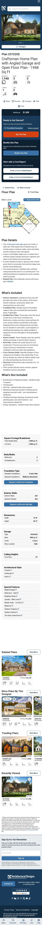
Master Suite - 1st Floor (13, 603)
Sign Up (21, 858)
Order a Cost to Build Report (21, 171)
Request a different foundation (21, 482)
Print (22, 106)
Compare (28, 101)
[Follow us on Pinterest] (12, 898)
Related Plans (9, 188)
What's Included (25, 188)
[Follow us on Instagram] (18, 898)
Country (7, 570)
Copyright (34, 910)
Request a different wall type (21, 504)
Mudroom (7, 606)
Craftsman (8, 573)
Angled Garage (9, 590)
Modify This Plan (21, 153)
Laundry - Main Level (11, 599)
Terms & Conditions (23, 910)
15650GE (10, 282)
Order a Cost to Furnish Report (21, 177)
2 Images (22, 47)
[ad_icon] (4, 8)
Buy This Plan (21, 134)
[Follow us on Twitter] (24, 898)
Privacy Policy (9, 910)
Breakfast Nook (10, 596)
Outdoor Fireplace (10, 609)
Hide (37, 101)
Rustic (6, 577)
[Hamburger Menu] (3, 920)
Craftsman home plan (15, 244)
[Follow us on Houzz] (15, 898)
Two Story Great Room (12, 615)
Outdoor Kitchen (10, 612)
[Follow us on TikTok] (29, 898)
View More (34, 652)
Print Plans (34, 192)
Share (8, 101)
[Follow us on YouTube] (26, 898)
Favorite (17, 101)
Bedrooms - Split (10, 593)
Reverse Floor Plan (33, 200)
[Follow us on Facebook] (21, 898)
